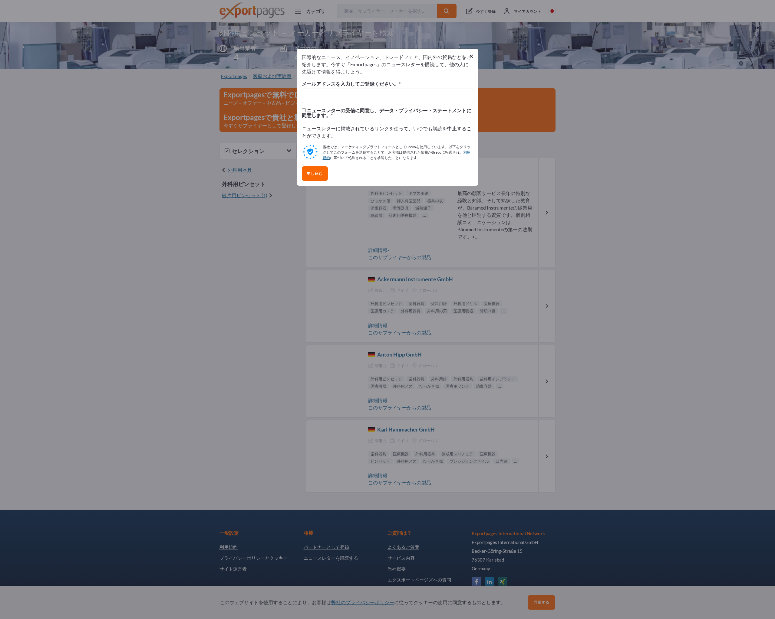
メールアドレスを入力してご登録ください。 (350, 83)
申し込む (315, 173)
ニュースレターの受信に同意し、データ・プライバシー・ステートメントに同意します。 (386, 113)
